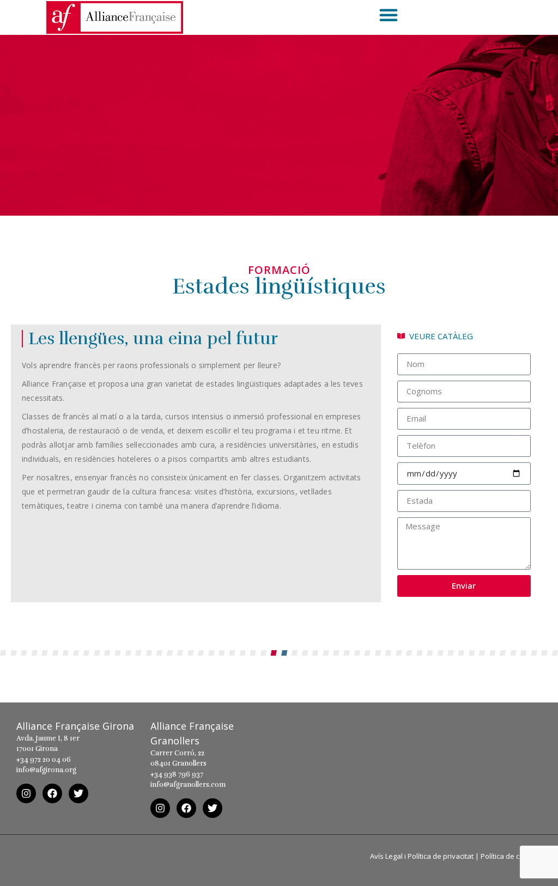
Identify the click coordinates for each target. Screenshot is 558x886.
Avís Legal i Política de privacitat (422, 856)
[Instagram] (26, 793)
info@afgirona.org (46, 770)
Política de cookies (511, 856)
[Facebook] (52, 793)
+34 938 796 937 (176, 774)
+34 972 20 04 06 (43, 759)
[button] (389, 14)
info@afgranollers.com (188, 784)
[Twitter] (78, 793)
